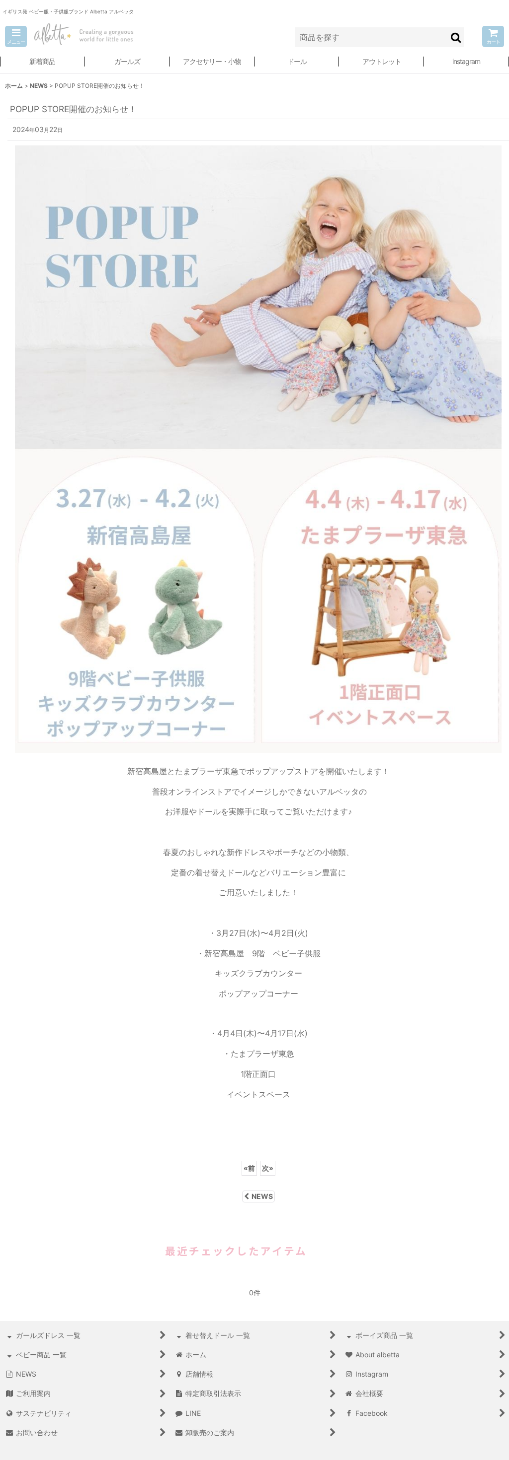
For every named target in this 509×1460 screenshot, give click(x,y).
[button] (16, 36)
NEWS (262, 1196)
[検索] (456, 37)
